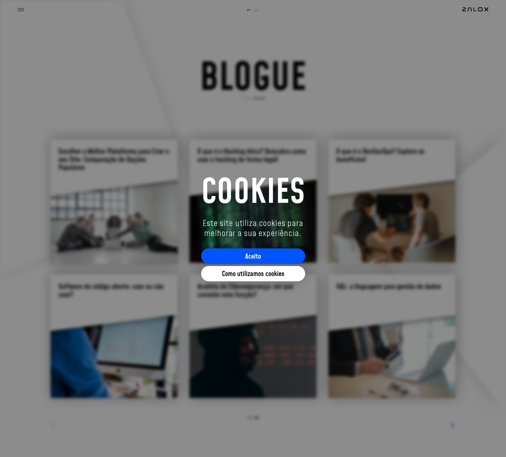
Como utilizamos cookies (253, 273)
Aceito (253, 256)
